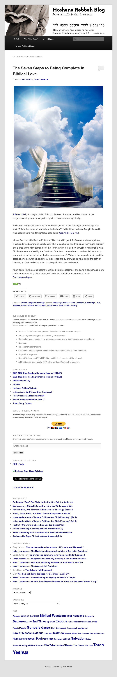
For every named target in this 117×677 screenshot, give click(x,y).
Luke (46, 633)
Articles (16, 384)
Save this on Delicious (33, 471)
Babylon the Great (30, 615)
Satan (88, 639)
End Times (39, 621)
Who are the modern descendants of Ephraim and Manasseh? (55, 547)
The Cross (78, 645)
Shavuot (39, 645)
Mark (51, 633)
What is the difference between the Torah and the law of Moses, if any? (64, 581)
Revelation (58, 639)
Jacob (63, 628)
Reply (74, 305)
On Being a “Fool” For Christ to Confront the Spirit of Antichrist (43, 502)
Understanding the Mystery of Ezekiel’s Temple (53, 577)
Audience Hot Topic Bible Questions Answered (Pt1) (37, 536)
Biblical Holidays (73, 615)
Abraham (16, 616)
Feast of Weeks (19, 628)
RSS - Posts (18, 463)
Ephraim (51, 621)
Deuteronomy (22, 621)
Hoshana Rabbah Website (25, 388)
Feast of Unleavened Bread (85, 621)
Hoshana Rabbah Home (24, 46)
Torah (60, 305)
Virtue (66, 305)
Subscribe (18, 453)
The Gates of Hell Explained (44, 566)
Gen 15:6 (63, 232)
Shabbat (31, 645)
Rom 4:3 (74, 232)
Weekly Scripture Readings (33, 302)
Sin (46, 645)
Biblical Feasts (51, 615)
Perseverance (27, 305)
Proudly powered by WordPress (58, 666)
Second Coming (20, 645)
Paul (39, 638)
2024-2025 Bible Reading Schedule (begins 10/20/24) (37, 372)
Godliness (80, 302)
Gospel (46, 627)
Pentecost (47, 638)
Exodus (61, 621)
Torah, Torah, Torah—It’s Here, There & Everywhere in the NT (41, 513)
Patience (16, 305)
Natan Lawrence (41, 79)
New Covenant (83, 633)
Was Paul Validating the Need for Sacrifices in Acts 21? (57, 562)
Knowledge (90, 302)
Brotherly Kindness (61, 302)
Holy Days (56, 627)
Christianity (89, 616)
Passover (29, 638)
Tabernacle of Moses (61, 645)
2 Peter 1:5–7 (19, 214)
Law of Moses (22, 633)
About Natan (48, 39)
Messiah (68, 633)
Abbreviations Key (21, 380)
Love (98, 302)
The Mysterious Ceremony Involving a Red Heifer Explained (59, 551)
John (69, 628)
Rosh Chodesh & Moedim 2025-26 (28, 395)
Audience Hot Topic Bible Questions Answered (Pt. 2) (38, 528)
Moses (74, 633)
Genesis (34, 627)
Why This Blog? (31, 39)
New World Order (97, 633)
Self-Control (52, 305)
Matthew (58, 633)
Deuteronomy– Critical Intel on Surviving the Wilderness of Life (43, 505)
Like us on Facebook (23, 487)
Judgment (82, 627)
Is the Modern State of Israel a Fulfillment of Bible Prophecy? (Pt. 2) (45, 517)
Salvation (78, 638)
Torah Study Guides (22, 403)
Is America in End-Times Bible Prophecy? (32, 391)
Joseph (74, 628)
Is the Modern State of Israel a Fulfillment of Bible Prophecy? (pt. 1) (44, 521)
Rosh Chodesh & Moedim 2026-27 (28, 399)
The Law (89, 645)
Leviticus (37, 633)
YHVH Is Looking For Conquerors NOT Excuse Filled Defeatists (42, 532)
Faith (73, 302)
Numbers (18, 638)
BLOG (16, 39)
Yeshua (20, 652)
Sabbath (67, 638)
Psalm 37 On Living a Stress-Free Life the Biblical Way (38, 524)
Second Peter (40, 305)
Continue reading (22, 277)
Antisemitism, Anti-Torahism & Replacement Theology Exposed (43, 509)
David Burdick (19, 558)
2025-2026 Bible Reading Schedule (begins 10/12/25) (37, 376)
